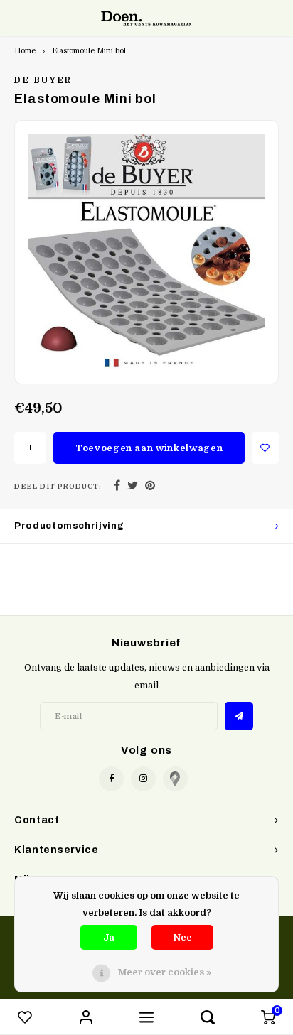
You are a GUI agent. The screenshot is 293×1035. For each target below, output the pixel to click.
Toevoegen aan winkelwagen (149, 448)
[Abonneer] (239, 716)
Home (25, 51)
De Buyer (43, 80)
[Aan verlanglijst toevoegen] (265, 448)
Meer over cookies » (164, 972)
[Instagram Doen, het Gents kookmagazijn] (143, 778)
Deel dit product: (58, 486)
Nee (182, 937)
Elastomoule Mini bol (89, 51)
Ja (108, 937)
